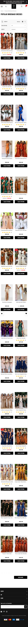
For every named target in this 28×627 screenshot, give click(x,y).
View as (18, 21)
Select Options (7, 58)
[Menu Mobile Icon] (2, 6)
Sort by (2, 29)
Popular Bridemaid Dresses (10, 10)
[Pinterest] (4, 611)
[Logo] (14, 6)
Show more (20, 577)
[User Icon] (21, 6)
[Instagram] (6, 611)
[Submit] (25, 606)
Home (2, 10)
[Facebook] (1, 611)
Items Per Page (4, 25)
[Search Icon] (6, 6)
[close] (26, 2)
